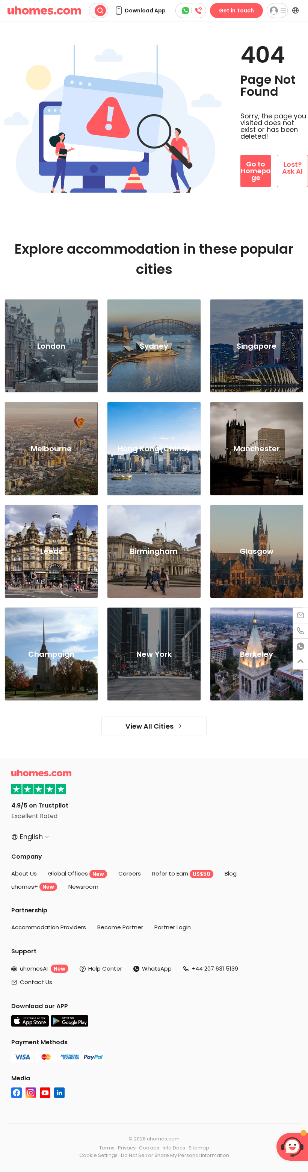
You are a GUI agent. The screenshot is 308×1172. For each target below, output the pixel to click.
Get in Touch (236, 10)
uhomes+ (32, 887)
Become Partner (120, 927)
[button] (140, 10)
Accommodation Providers (48, 927)
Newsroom (83, 887)
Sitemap (199, 1147)
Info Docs (174, 1147)
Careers (129, 873)
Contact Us (36, 982)
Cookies (149, 1147)
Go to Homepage (256, 170)
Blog (231, 873)
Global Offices (76, 873)
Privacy (127, 1147)
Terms (107, 1147)
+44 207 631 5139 (215, 968)
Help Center (105, 968)
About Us (24, 873)
